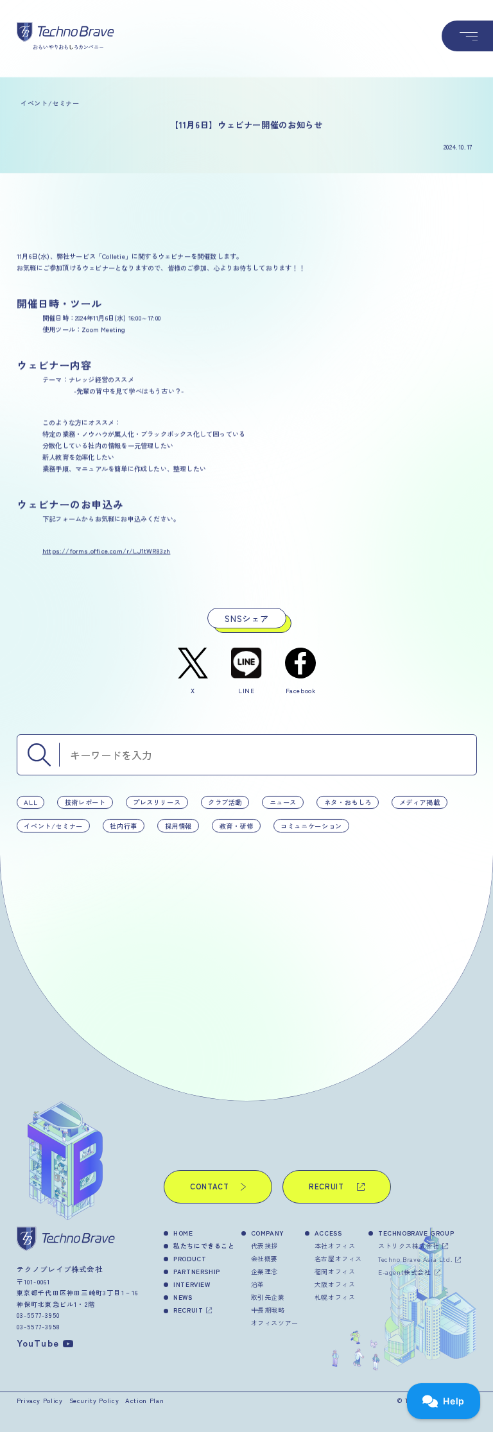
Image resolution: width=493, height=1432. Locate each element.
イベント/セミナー (53, 825)
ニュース (283, 802)
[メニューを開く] (467, 36)
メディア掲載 (419, 802)
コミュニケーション (311, 825)
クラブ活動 (224, 802)
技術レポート (84, 802)
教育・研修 (236, 825)
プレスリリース (156, 802)
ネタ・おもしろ (347, 802)
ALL (30, 802)
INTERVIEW (191, 1284)
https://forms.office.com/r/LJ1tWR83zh (106, 550)
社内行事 (123, 825)
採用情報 (178, 825)
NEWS (182, 1297)
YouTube (38, 1342)
